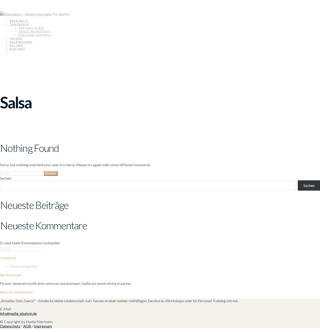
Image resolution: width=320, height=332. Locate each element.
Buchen (16, 45)
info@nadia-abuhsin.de (18, 313)
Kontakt (17, 49)
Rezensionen (20, 42)
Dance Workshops (34, 31)
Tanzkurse (19, 24)
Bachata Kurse (31, 28)
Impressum (43, 326)
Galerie (16, 38)
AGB (27, 326)
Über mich (18, 21)
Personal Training (35, 35)
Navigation (61, 14)
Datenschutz (10, 326)
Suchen (5, 178)
